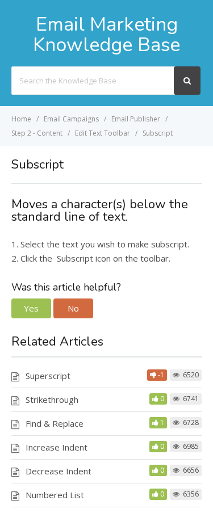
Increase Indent (56, 447)
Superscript (48, 375)
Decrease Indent (58, 471)
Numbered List (55, 494)
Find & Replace (54, 423)
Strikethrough (52, 399)
